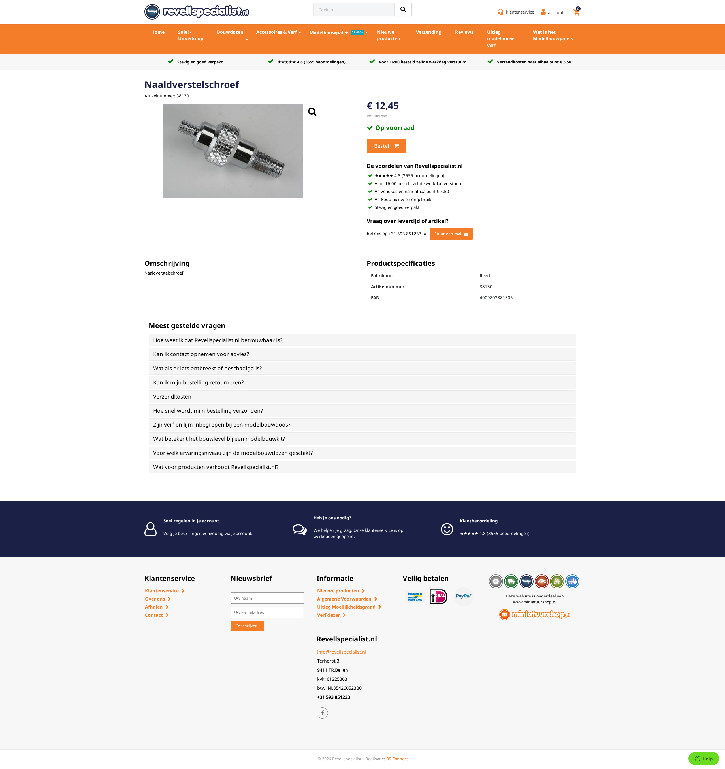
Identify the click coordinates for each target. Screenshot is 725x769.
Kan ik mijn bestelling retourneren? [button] (198, 382)
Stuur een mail (448, 233)
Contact (154, 615)
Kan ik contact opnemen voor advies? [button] (201, 354)
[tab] (362, 340)
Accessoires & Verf (276, 32)
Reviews (464, 32)
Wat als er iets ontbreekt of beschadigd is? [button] (207, 368)
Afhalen (154, 607)
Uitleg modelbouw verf (500, 38)
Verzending (429, 32)
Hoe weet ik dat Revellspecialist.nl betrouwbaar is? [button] (217, 340)
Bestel (381, 145)
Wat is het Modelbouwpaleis (553, 35)
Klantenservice (162, 591)
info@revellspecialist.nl (341, 652)
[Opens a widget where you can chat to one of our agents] (703, 759)
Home (158, 32)
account (243, 533)
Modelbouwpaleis (336, 32)
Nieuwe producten (388, 35)
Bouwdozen (230, 32)
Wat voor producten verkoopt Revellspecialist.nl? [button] (215, 467)
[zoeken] (403, 9)
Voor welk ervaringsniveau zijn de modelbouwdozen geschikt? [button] (233, 453)
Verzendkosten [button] (172, 396)
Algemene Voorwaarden (344, 599)
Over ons (155, 599)
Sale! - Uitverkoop (190, 35)
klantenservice (520, 12)
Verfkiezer (328, 615)
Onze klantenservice (373, 530)
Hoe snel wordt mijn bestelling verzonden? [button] (208, 410)
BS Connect (397, 758)
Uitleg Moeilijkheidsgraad (346, 607)
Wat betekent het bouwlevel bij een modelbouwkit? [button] (219, 438)
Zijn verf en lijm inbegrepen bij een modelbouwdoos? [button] (221, 424)
